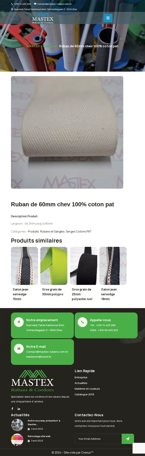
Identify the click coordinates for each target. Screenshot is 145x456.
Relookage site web (39, 436)
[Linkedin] (19, 409)
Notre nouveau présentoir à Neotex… (44, 422)
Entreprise (81, 377)
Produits (33, 231)
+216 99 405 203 (108, 330)
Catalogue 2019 (84, 394)
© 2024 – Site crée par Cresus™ (72, 452)
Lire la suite (22, 267)
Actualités (81, 383)
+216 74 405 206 (22, 3)
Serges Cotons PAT (79, 231)
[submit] (128, 439)
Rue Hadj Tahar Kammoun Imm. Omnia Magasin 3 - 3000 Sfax (45, 9)
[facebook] (12, 408)
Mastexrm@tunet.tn (38, 357)
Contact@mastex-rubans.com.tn (54, 3)
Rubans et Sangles (52, 231)
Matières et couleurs (87, 389)
